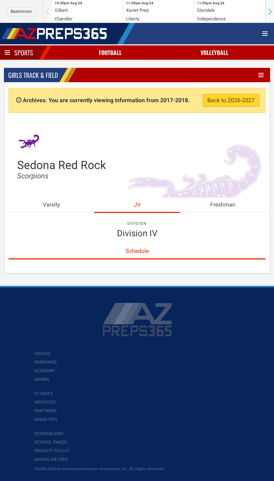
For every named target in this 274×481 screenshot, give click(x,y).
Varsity (51, 204)
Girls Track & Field (33, 75)
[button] (269, 11)
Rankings (45, 362)
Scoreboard (49, 433)
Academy (44, 370)
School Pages (50, 442)
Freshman (222, 204)
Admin (41, 379)
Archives (45, 402)
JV (137, 204)
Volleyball (214, 52)
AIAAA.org (45, 419)
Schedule (137, 251)
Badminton (21, 11)
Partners (45, 410)
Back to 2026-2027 (231, 100)
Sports (23, 52)
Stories (43, 393)
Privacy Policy (52, 450)
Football (110, 52)
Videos (42, 353)
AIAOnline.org (51, 459)
